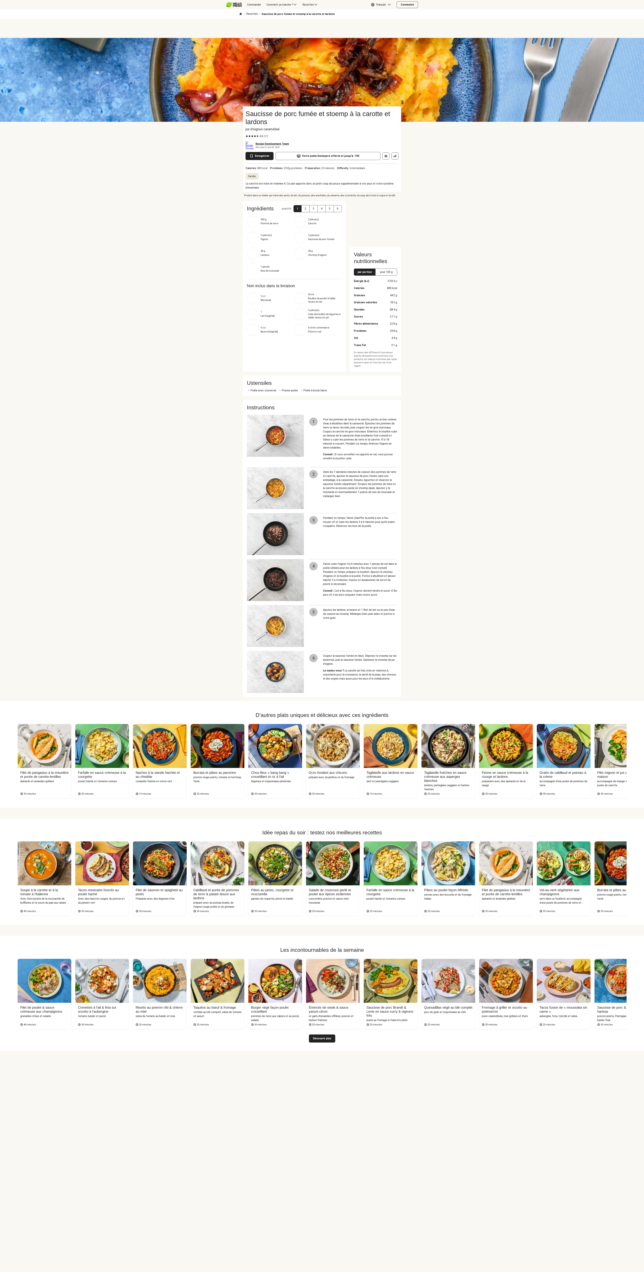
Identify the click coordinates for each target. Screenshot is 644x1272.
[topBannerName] (322, 28)
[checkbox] (247, 136)
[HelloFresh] (234, 4)
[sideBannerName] (375, 222)
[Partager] (394, 156)
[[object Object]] (385, 156)
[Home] (241, 14)
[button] (381, 4)
